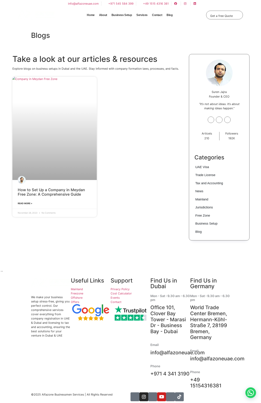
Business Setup (122, 15)
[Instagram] (143, 396)
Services (142, 15)
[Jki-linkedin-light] (152, 396)
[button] (250, 392)
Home (90, 15)
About (103, 15)
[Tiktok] (179, 396)
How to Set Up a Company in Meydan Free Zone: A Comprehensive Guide (51, 192)
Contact (157, 15)
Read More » (25, 203)
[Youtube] (161, 396)
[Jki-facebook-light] (134, 396)
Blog (170, 15)
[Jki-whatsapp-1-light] (170, 396)
